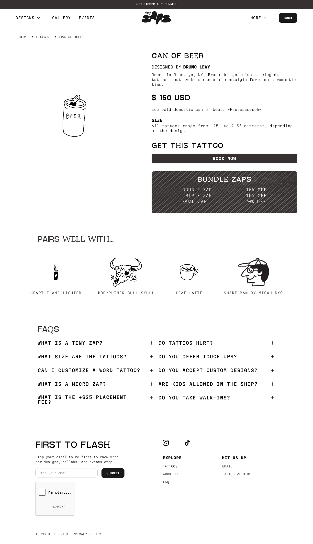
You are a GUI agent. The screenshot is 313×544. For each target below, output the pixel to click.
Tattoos (170, 466)
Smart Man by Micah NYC (253, 293)
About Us (171, 474)
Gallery (61, 18)
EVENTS (87, 18)
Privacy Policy (87, 534)
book (288, 18)
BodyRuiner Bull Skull (126, 293)
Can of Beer (71, 37)
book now (224, 158)
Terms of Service (52, 534)
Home (24, 37)
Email (227, 466)
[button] (30, 17)
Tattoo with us (236, 474)
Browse (44, 37)
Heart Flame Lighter (55, 293)
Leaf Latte (189, 293)
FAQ (166, 482)
